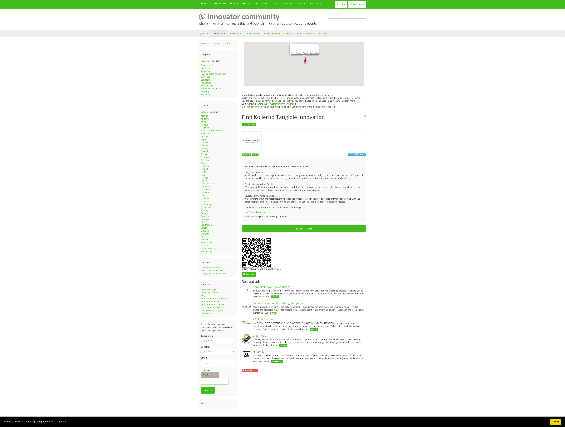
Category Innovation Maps (213, 273)
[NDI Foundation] (246, 322)
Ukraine (204, 245)
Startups (252, 33)
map (236, 3)
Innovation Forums (210, 292)
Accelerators (207, 85)
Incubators (206, 82)
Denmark (205, 145)
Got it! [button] (555, 422)
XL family (258, 352)
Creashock (259, 335)
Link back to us (208, 313)
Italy (203, 174)
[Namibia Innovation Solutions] (246, 290)
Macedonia (206, 192)
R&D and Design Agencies (213, 73)
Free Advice (291, 33)
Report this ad (250, 370)
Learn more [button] (61, 421)
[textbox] (219, 340)
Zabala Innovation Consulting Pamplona (278, 303)
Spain (203, 236)
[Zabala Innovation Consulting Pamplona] (246, 306)
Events (301, 3)
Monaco (205, 201)
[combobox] (218, 340)
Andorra (205, 118)
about (222, 3)
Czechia (204, 142)
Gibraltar (205, 160)
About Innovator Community (214, 298)
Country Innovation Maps (213, 270)
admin (254, 155)
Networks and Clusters (212, 88)
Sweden (204, 239)
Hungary (205, 166)
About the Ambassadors (212, 304)
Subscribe (207, 390)
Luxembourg (207, 189)
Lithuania (205, 186)
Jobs (275, 3)
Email (204, 357)
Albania (204, 115)
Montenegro (207, 204)
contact (263, 3)
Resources (316, 3)
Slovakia (205, 230)
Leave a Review (249, 124)
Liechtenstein (207, 183)
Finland (204, 151)
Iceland (204, 168)
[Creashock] (246, 338)
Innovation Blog (208, 289)
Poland (204, 213)
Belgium (205, 127)
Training (205, 91)
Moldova (205, 198)
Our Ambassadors (316, 33)
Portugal (205, 216)
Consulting (206, 71)
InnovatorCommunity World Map (277, 103)
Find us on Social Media (212, 310)
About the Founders (210, 301)
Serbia (204, 227)
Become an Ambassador (213, 307)
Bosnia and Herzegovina (212, 130)
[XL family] (246, 354)
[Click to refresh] (210, 375)
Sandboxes (206, 79)
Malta (203, 195)
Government (207, 65)
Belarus (204, 124)
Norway (204, 210)
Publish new (358, 4)
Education (205, 94)
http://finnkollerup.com (255, 212)
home (207, 3)
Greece (204, 163)
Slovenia (205, 233)
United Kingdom (208, 248)
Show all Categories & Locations (216, 43)
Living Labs (206, 76)
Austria (204, 121)
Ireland (204, 171)
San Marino (206, 224)
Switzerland (206, 242)
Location (205, 346)
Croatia (204, 136)
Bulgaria (205, 133)
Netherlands (207, 207)
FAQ (248, 3)
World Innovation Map (211, 267)
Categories (207, 336)
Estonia (204, 148)
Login (342, 4)
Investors (205, 68)
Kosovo (204, 177)
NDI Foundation (263, 319)
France (204, 154)
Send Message (305, 228)
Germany (205, 157)
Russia (204, 221)
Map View (249, 274)
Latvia (204, 180)
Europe (204, 111)
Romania (205, 219)
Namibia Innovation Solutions (271, 287)
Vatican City (206, 251)
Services (287, 3)
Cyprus (204, 139)
